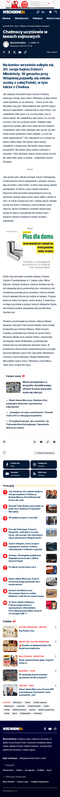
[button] (38, 12)
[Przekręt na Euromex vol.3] (51, 570)
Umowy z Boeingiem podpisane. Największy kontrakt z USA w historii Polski (25, 558)
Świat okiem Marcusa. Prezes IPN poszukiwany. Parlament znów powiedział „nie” (36, 692)
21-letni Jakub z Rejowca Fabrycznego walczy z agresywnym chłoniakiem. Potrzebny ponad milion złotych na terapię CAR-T (25, 608)
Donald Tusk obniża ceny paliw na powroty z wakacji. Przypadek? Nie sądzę (26, 509)
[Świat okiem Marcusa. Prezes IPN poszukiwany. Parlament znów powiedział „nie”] (10, 690)
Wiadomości (9, 706)
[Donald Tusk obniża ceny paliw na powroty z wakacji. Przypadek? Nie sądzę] (51, 508)
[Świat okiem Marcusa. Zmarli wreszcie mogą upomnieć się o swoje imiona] (51, 581)
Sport (32, 671)
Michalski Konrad (17, 43)
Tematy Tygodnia (40, 702)
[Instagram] (43, 464)
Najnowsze (24, 671)
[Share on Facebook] (9, 52)
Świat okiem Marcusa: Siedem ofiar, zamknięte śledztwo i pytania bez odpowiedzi (27, 403)
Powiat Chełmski (34, 706)
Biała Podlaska (25, 656)
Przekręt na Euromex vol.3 (22, 567)
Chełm (27, 702)
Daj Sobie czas (26, 630)
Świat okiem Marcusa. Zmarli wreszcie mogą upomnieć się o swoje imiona (24, 581)
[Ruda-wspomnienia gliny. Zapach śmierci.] (10, 661)
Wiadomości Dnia (19, 710)
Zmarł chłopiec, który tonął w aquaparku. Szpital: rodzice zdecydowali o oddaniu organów (25, 546)
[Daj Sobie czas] (10, 631)
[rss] (43, 474)
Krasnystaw (24, 642)
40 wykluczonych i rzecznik (23, 517)
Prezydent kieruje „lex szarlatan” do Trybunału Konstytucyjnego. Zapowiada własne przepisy (27, 424)
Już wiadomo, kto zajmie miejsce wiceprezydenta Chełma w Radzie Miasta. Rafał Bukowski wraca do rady (26, 495)
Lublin (31, 686)
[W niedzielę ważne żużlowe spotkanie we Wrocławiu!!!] (10, 675)
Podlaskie (38, 713)
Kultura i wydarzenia (28, 627)
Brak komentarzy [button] (46, 453)
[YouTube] (50, 729)
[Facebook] (16, 464)
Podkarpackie (25, 713)
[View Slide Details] (30, 4)
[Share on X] (14, 52)
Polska (7, 710)
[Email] (19, 52)
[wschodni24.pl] (14, 12)
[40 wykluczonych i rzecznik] (51, 520)
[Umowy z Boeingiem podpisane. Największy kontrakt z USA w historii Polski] (51, 558)
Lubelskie (42, 627)
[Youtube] (16, 474)
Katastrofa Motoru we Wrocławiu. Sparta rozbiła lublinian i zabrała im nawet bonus (26, 593)
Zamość (32, 710)
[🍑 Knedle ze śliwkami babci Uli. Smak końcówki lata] (10, 646)
